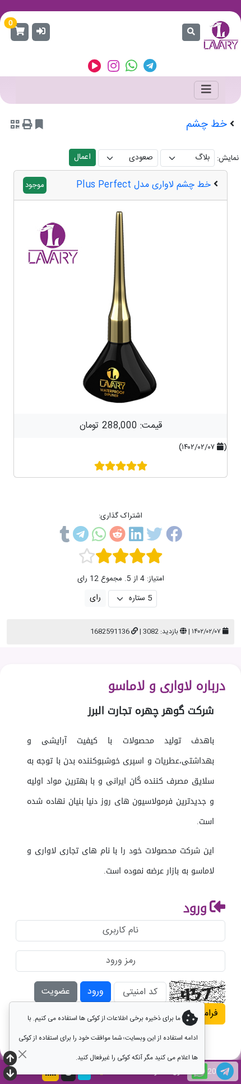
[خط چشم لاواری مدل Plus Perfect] (120, 307)
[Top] (10, 1059)
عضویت (55, 991)
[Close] (22, 1054)
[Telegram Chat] (225, 1071)
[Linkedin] (136, 536)
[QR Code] (15, 125)
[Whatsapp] (131, 66)
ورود (95, 991)
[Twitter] (154, 536)
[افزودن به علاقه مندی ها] (39, 125)
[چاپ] (27, 125)
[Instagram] (113, 66)
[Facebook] (174, 536)
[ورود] (41, 32)
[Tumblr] (64, 536)
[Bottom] (10, 1074)
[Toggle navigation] (206, 90)
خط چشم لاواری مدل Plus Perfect (143, 185)
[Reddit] (117, 536)
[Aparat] (94, 66)
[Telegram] (150, 66)
